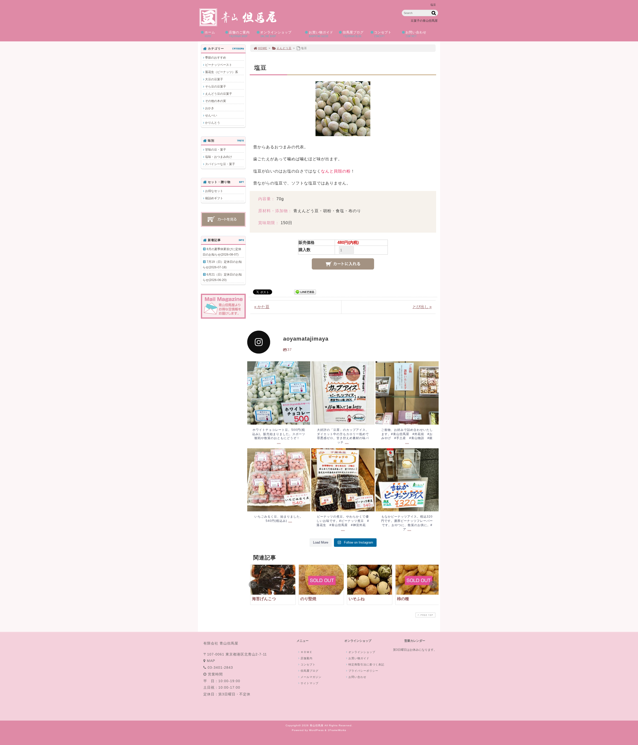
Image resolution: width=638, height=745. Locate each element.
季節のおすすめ (215, 57)
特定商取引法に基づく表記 (366, 664)
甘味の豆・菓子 (215, 149)
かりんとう (212, 122)
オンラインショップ (276, 34)
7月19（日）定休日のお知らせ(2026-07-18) (222, 264)
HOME (262, 48)
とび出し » (422, 307)
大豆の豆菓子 (214, 79)
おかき (209, 108)
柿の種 (403, 599)
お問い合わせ (415, 34)
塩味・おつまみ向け (218, 157)
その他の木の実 (215, 101)
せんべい (211, 115)
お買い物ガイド (321, 34)
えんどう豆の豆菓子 (218, 93)
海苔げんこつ (264, 599)
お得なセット (214, 191)
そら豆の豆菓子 (215, 86)
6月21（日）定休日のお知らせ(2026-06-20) (222, 277)
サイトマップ (310, 683)
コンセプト (383, 34)
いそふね (357, 599)
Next (433, 585)
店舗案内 (307, 658)
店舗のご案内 (239, 34)
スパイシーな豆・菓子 (220, 164)
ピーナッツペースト (218, 65)
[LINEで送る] (305, 291)
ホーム (210, 34)
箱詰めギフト (214, 198)
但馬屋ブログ (353, 34)
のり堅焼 (308, 599)
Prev (253, 585)
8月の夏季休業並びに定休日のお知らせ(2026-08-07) (222, 251)
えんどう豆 (284, 48)
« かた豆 (261, 307)
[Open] (278, 392)
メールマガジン (311, 676)
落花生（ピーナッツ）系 (221, 72)
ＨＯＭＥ (307, 652)
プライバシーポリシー (363, 670)
